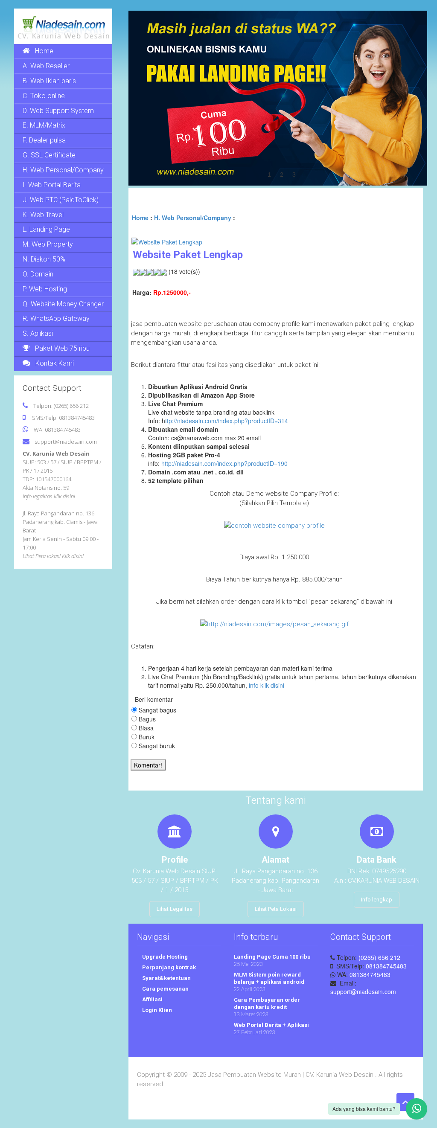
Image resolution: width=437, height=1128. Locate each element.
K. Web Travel (43, 215)
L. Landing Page (46, 229)
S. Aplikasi (38, 333)
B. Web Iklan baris (49, 81)
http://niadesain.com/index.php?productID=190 (224, 463)
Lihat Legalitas (174, 909)
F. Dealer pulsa (44, 140)
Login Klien (156, 1010)
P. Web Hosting (45, 289)
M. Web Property (48, 244)
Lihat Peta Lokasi (276, 909)
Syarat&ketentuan (166, 978)
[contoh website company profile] (274, 525)
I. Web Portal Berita (52, 185)
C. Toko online (44, 96)
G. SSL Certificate (49, 155)
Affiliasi (152, 999)
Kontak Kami (54, 363)
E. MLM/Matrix (44, 125)
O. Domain (38, 274)
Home (44, 51)
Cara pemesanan (165, 989)
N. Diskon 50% (44, 259)
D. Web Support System (58, 111)
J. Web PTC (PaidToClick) (61, 200)
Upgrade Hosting (164, 957)
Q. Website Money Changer (63, 304)
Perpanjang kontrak (168, 967)
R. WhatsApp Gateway (56, 318)
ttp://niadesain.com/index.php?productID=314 (226, 420)
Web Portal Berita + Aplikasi (271, 1025)
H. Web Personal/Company (63, 170)
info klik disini (266, 685)
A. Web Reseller (46, 66)
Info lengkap (376, 899)
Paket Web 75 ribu (62, 348)
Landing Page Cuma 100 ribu (272, 957)
